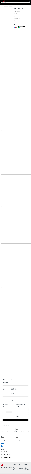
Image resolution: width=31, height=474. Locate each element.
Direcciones (20, 467)
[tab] (13, 377)
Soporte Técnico (25, 468)
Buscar (29, 2)
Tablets (14, 468)
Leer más (21, 431)
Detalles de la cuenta (21, 466)
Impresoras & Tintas (15, 466)
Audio (13, 469)
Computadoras (15, 7)
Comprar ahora (21, 26)
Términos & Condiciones (26, 469)
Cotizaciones (25, 467)
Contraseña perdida (21, 468)
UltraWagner (5, 473)
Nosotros (25, 466)
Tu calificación (17, 406)
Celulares (14, 467)
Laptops (17, 7)
